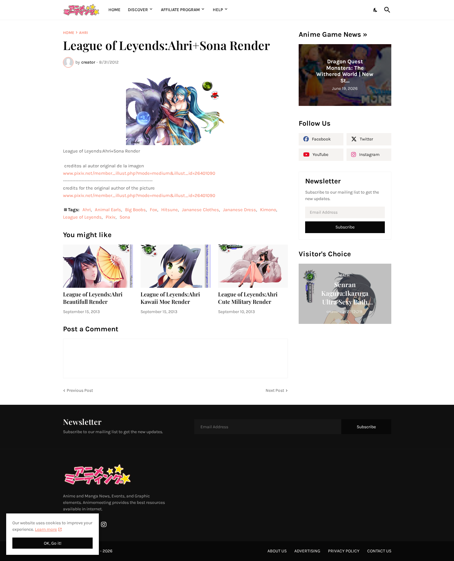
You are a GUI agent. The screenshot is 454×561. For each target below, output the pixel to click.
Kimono (268, 209)
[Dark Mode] (375, 10)
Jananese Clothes (200, 209)
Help (218, 9)
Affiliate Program (180, 9)
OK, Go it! (52, 543)
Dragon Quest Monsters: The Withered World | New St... (344, 71)
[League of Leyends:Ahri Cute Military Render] (253, 266)
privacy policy (343, 551)
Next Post (275, 390)
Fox (153, 209)
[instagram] (104, 524)
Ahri (83, 33)
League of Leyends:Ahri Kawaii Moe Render (170, 298)
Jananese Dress (239, 209)
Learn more (46, 529)
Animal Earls (108, 209)
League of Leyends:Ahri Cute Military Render (248, 298)
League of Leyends (82, 217)
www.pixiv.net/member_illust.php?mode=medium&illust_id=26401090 (139, 173)
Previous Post (80, 390)
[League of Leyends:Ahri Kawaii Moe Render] (175, 266)
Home (114, 9)
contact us (379, 551)
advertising (307, 551)
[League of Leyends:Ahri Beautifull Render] (98, 266)
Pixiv (111, 217)
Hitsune (169, 209)
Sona (125, 217)
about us (277, 551)
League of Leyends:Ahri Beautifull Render (93, 298)
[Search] (386, 10)
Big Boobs (135, 209)
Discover (138, 9)
